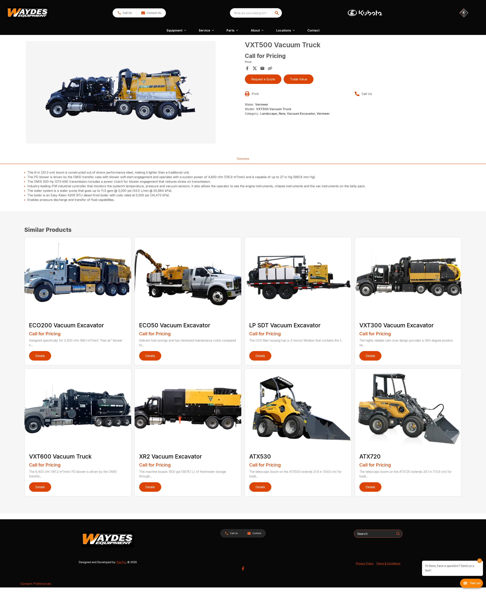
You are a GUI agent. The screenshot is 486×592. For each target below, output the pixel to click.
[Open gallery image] (121, 92)
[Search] (397, 533)
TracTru (121, 562)
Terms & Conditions (388, 563)
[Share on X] (254, 68)
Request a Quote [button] (263, 79)
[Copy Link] (270, 68)
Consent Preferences (35, 584)
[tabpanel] (133, 93)
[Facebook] (243, 568)
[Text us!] (471, 583)
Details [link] (40, 356)
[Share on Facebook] (247, 68)
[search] (277, 13)
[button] (124, 12)
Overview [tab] (243, 158)
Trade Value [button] (298, 79)
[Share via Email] (262, 68)
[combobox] (256, 12)
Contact (313, 30)
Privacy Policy (365, 563)
